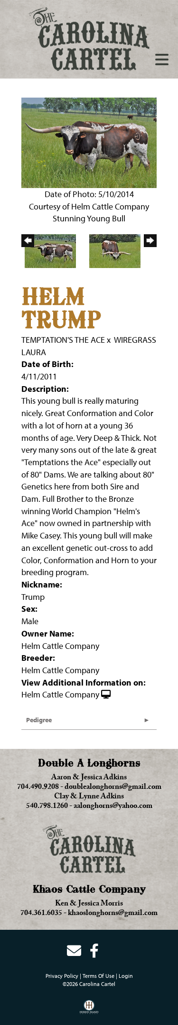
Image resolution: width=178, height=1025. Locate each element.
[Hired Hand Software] (89, 1010)
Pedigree (39, 720)
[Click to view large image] (89, 141)
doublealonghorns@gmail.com (113, 788)
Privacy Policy (62, 975)
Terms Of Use (98, 975)
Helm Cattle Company (60, 694)
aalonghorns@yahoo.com (113, 807)
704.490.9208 (38, 788)
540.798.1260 (47, 807)
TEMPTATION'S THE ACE (63, 339)
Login (126, 975)
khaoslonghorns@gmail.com (113, 914)
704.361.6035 (41, 914)
